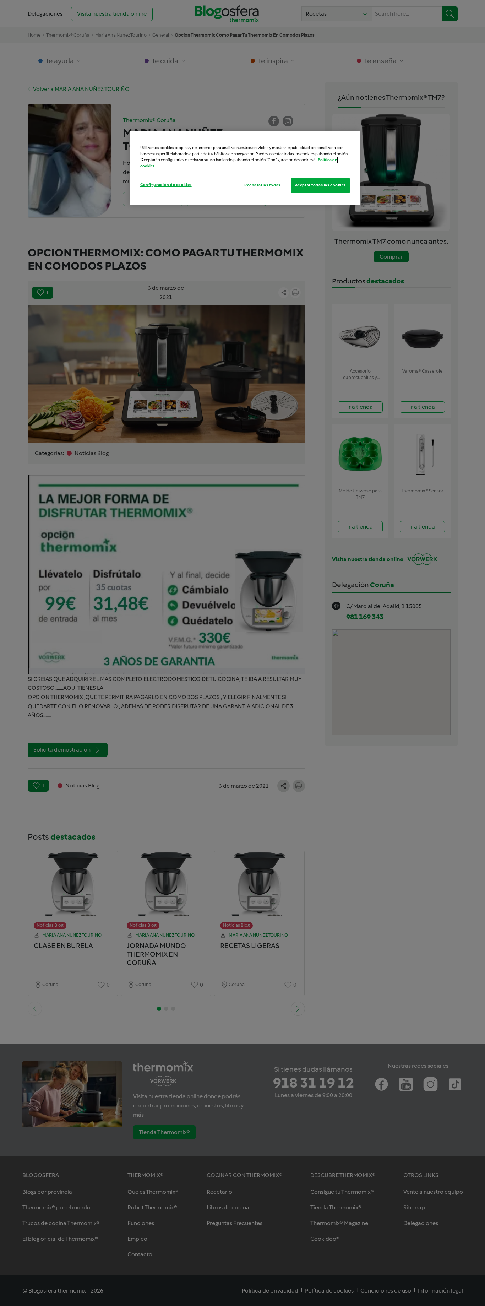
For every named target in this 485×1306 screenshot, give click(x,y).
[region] (245, 168)
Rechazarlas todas (262, 185)
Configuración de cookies (166, 184)
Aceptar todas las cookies (320, 185)
